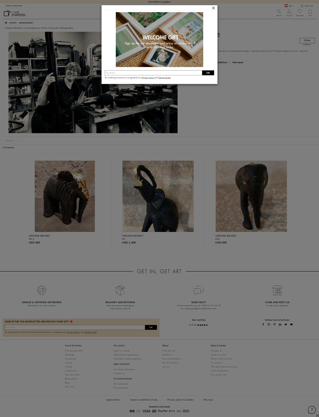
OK (208, 72)
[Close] (213, 7)
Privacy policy (148, 77)
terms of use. (165, 77)
